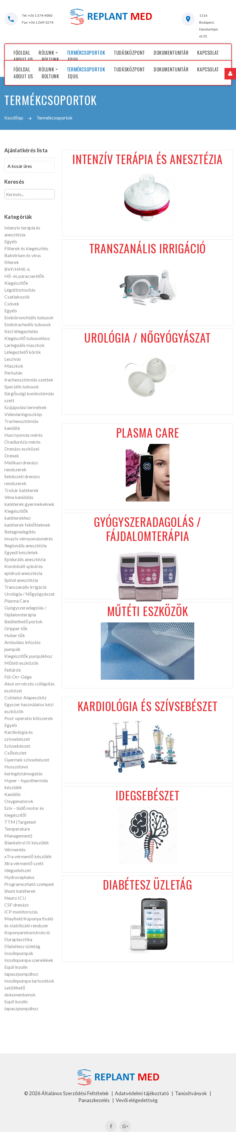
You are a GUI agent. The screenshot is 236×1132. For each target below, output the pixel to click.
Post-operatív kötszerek (28, 718)
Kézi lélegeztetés (21, 331)
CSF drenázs (16, 904)
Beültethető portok (23, 621)
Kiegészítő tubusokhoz (27, 338)
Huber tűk (14, 635)
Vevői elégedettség (137, 1100)
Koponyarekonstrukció (27, 932)
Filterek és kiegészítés (26, 248)
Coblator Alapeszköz (25, 697)
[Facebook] (111, 1126)
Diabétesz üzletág (22, 946)
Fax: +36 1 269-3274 (37, 22)
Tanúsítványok (191, 1093)
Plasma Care (16, 600)
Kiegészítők (16, 283)
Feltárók (12, 670)
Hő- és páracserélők (24, 276)
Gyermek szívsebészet (26, 759)
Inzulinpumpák (18, 953)
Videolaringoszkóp (23, 414)
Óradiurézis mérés (22, 442)
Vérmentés (15, 849)
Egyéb (10, 241)
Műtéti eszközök (21, 663)
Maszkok (13, 366)
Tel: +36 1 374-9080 (37, 15)
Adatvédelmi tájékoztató (142, 1093)
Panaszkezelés (94, 1100)
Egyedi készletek (21, 552)
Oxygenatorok (18, 801)
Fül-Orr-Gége (18, 676)
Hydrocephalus (19, 877)
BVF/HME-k (17, 269)
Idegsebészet (17, 870)
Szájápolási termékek (25, 407)
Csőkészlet (15, 752)
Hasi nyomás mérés (23, 435)
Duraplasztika (18, 939)
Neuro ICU (15, 898)
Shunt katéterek (20, 891)
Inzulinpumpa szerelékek (28, 960)
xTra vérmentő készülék (28, 856)
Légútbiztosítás (19, 290)
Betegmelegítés (20, 531)
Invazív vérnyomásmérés (28, 538)
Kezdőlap (13, 117)
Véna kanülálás (18, 497)
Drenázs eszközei (21, 448)
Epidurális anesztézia (25, 559)
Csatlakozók (17, 296)
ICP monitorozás (21, 911)
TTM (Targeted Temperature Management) (20, 828)
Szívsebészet (17, 746)
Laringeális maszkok (24, 345)
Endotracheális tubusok (27, 324)
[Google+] (125, 1126)
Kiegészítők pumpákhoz (28, 656)
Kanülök (12, 794)
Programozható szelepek (29, 884)
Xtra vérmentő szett (23, 863)
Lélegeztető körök (22, 352)
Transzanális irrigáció (25, 587)
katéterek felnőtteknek (27, 524)
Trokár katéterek (21, 490)
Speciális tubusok (21, 386)
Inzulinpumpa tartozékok (29, 980)
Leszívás (12, 359)
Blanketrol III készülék (26, 842)
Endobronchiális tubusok (29, 317)
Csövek (11, 303)
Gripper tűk (16, 628)
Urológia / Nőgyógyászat (29, 594)
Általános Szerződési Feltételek (75, 1093)
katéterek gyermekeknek (29, 504)
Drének (11, 455)
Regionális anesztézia (25, 545)
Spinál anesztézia (21, 580)
